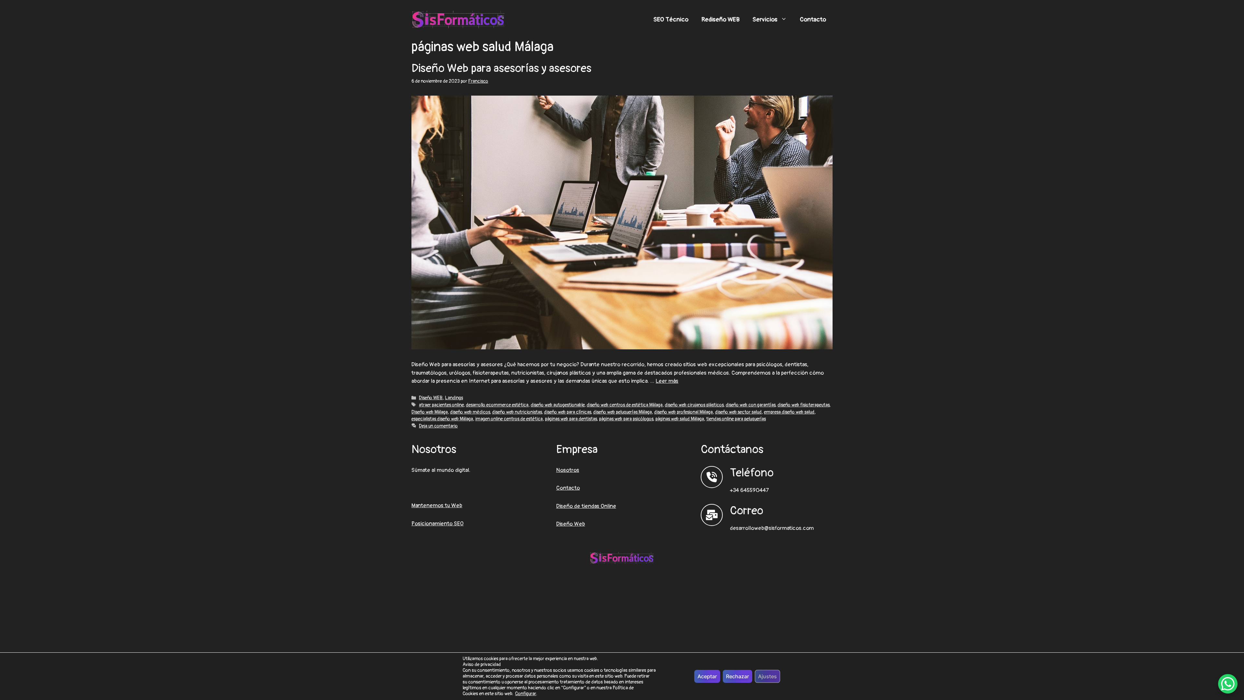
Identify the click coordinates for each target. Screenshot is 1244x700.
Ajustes (767, 676)
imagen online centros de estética (509, 419)
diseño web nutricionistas (517, 412)
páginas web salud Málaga (679, 419)
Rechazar (737, 676)
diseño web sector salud (738, 412)
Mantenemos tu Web (436, 505)
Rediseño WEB (720, 19)
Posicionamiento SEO (437, 523)
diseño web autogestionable (557, 405)
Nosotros (567, 470)
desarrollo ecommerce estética (497, 405)
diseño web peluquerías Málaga (622, 412)
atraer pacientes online (441, 405)
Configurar (525, 694)
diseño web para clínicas (567, 412)
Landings (454, 398)
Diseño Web (570, 523)
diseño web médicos (470, 412)
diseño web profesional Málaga (683, 412)
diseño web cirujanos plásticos (694, 405)
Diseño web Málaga (429, 412)
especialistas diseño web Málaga (442, 419)
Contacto (813, 19)
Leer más (667, 381)
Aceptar (707, 676)
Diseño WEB (431, 398)
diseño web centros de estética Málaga (624, 405)
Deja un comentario (438, 426)
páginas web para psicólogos (626, 419)
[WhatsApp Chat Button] (1228, 684)
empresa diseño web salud (789, 412)
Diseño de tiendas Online (586, 506)
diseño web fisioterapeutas (803, 405)
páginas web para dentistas (571, 419)
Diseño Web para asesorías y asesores (501, 68)
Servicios (765, 19)
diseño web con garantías (750, 405)
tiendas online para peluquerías (736, 419)
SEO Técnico (670, 19)
